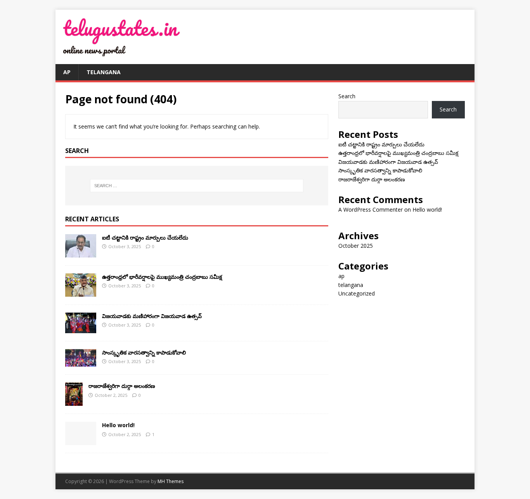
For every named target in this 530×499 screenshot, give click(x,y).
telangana (104, 72)
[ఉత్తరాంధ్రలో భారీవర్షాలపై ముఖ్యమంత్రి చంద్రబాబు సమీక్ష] (80, 292)
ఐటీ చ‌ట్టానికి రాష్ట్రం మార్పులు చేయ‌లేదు (145, 237)
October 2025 (355, 245)
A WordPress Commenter (370, 209)
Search (346, 96)
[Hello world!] (80, 440)
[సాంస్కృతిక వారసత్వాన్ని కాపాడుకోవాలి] (80, 362)
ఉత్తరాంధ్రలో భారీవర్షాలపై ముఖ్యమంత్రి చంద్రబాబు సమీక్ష (162, 276)
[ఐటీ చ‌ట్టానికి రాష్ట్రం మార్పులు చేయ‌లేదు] (80, 252)
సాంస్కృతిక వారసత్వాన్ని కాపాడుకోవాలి (144, 352)
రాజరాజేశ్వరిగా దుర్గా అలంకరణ (121, 385)
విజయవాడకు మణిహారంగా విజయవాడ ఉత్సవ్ (152, 316)
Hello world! (118, 425)
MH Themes (171, 481)
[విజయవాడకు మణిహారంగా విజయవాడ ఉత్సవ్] (80, 328)
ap (67, 72)
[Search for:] (196, 185)
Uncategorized (356, 293)
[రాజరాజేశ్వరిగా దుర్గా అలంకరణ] (74, 401)
